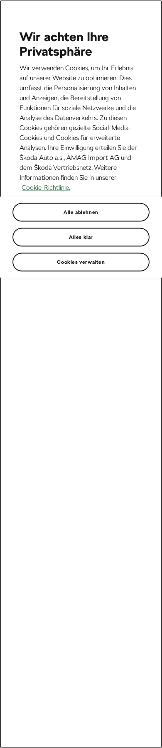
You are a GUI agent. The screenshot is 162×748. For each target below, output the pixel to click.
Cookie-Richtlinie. (46, 187)
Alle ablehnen (81, 212)
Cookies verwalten (81, 262)
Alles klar (81, 237)
